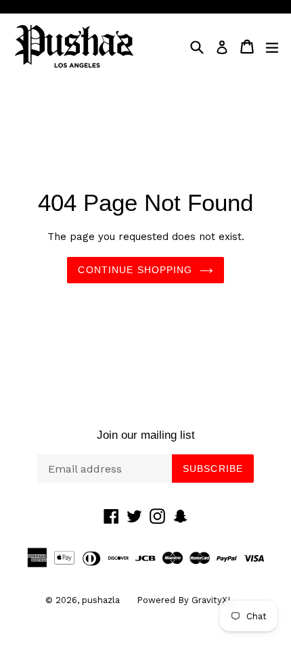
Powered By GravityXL (185, 600)
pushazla (101, 600)
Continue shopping (135, 269)
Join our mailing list (146, 435)
